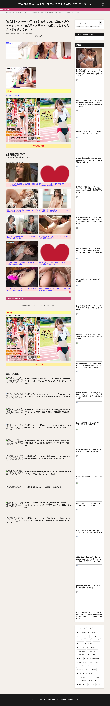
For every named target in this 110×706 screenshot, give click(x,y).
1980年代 (81, 666)
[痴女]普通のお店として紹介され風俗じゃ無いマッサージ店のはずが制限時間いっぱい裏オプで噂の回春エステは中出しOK (47, 457)
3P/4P (99, 684)
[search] (100, 23)
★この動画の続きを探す (15, 154)
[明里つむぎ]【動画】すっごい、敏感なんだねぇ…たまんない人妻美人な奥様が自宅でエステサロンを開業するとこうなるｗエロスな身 (89, 251)
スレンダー (19, 33)
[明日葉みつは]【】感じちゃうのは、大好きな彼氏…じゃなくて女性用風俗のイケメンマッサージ (89, 336)
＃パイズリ (97, 640)
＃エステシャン (82, 632)
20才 (94, 669)
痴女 (14, 12)
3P (85, 684)
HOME (9, 12)
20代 (88, 669)
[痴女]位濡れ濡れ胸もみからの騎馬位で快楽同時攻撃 (42, 487)
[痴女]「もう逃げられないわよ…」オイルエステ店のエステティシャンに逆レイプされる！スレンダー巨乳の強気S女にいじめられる (47, 395)
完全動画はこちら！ (38, 364)
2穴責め (97, 677)
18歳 (91, 662)
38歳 (80, 684)
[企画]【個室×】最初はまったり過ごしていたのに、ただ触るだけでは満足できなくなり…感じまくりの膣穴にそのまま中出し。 (88, 559)
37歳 (97, 680)
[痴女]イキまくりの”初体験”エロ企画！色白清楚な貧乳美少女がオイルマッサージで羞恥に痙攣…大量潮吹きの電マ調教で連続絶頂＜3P (47, 412)
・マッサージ (82, 628)
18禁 (97, 662)
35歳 (91, 680)
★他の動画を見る (13, 155)
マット (87, 26)
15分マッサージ (82, 662)
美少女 (30, 33)
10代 (87, 658)
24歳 (92, 673)
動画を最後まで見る (38, 146)
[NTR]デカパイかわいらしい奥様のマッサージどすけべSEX (89, 280)
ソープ (78, 26)
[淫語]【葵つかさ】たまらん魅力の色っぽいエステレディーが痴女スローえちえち (89, 450)
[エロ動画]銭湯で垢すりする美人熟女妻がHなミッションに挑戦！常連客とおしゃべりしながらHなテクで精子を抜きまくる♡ (89, 365)
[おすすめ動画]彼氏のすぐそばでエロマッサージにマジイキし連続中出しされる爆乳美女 (89, 531)
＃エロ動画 (92, 632)
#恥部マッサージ (93, 651)
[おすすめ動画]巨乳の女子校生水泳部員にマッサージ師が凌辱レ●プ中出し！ (89, 424)
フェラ (24, 33)
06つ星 (95, 654)
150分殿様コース (96, 658)
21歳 (86, 673)
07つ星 (80, 658)
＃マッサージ (90, 643)
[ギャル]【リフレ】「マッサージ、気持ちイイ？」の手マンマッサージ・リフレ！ (89, 132)
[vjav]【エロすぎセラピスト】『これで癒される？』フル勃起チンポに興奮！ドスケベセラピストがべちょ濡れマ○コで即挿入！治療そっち (89, 220)
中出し (91, 26)
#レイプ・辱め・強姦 (83, 647)
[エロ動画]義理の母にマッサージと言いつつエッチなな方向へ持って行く (89, 587)
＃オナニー (94, 636)
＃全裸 (93, 647)
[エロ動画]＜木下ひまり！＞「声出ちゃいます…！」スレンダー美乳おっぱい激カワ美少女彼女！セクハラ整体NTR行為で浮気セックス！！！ (89, 189)
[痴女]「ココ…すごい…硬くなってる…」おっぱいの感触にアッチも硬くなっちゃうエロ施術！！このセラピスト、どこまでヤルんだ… (47, 426)
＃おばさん (81, 640)
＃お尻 (89, 640)
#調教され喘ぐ (82, 654)
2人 (97, 673)
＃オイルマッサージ (83, 636)
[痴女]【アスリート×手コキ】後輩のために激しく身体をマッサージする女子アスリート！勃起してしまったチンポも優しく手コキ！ (48, 12)
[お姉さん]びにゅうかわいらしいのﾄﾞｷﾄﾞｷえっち (89, 477)
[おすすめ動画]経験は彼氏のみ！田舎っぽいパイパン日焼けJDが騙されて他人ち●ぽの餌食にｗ (89, 307)
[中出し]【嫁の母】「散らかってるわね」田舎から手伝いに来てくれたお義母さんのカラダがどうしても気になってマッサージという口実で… (89, 615)
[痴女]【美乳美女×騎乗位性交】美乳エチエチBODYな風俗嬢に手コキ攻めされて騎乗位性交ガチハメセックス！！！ (47, 473)
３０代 (84, 680)
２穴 (90, 677)
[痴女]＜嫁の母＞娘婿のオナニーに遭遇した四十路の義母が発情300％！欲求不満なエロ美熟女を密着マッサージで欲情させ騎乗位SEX (47, 443)
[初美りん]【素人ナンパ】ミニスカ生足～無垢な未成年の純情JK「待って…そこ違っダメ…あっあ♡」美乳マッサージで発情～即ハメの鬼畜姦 (89, 103)
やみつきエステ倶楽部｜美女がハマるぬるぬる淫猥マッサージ (55, 4)
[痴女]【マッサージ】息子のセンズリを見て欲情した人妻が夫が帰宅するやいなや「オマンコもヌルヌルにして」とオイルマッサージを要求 (47, 381)
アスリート (14, 33)
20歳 (80, 673)
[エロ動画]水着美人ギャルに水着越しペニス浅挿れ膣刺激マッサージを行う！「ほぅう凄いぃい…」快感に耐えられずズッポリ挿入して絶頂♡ (89, 395)
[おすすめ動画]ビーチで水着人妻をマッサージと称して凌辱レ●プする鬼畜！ (89, 504)
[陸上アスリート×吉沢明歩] (38, 141)
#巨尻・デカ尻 (82, 651)
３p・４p (92, 684)
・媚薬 (90, 628)
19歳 (88, 666)
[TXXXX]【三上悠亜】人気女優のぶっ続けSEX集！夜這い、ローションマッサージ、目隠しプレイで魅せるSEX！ (89, 160)
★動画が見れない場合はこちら (18, 157)
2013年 (94, 666)
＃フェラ (81, 643)
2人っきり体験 (82, 677)
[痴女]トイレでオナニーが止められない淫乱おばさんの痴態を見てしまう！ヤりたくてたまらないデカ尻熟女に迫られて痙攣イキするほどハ (47, 505)
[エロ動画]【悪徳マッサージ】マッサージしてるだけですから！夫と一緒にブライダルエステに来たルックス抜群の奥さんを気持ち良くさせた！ (89, 72)
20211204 (81, 669)
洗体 (83, 26)
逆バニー (97, 26)
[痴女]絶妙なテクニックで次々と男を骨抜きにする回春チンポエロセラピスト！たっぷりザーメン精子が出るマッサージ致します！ (47, 519)
